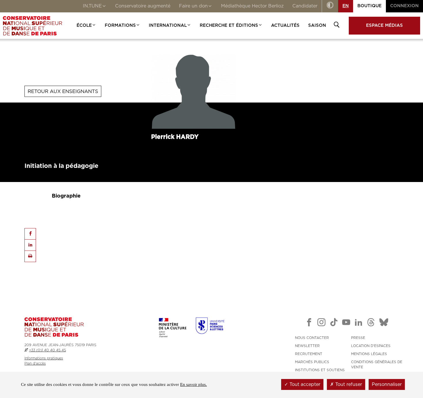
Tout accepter (304, 384)
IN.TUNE (92, 6)
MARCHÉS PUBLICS (312, 362)
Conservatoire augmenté (142, 6)
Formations (120, 25)
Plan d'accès (35, 363)
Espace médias (384, 25)
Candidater (304, 6)
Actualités (285, 25)
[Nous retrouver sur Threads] (371, 323)
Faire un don (193, 6)
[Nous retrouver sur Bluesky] (383, 323)
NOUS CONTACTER (312, 338)
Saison (317, 25)
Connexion (404, 6)
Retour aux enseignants (63, 91)
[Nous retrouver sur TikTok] (334, 323)
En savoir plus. (193, 384)
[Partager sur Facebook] (30, 234)
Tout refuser (348, 384)
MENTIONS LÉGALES (369, 354)
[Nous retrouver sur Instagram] (321, 323)
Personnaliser (387, 384)
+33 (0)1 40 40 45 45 (47, 350)
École (84, 25)
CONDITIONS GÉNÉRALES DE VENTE (376, 364)
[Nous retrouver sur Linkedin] (359, 323)
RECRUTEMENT (308, 354)
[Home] (32, 25)
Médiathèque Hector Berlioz (252, 6)
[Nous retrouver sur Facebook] (309, 323)
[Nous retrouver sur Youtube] (346, 323)
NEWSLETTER (307, 346)
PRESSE (358, 338)
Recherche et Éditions (229, 25)
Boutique (369, 6)
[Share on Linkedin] (30, 245)
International (168, 25)
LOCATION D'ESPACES (370, 346)
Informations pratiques (43, 358)
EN (345, 6)
